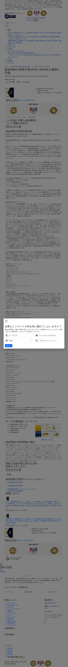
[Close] (6, 321)
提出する (8, 346)
